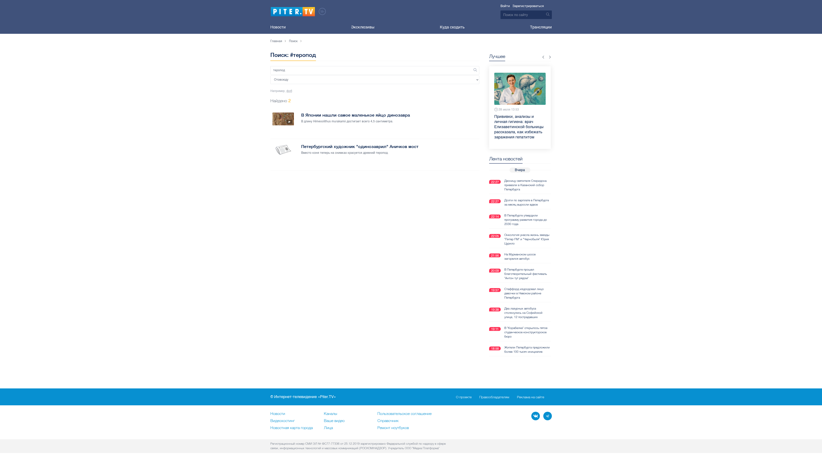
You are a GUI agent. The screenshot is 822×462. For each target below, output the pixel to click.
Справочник (388, 421)
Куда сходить (452, 27)
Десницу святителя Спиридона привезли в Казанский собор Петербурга (525, 185)
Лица (328, 428)
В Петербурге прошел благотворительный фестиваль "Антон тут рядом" (525, 274)
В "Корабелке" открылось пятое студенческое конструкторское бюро (525, 332)
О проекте (464, 397)
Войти (505, 6)
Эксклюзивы (362, 27)
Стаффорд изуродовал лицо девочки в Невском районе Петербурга (524, 293)
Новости (278, 27)
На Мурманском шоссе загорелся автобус (520, 256)
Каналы (330, 414)
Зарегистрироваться (528, 6)
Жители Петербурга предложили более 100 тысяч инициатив (527, 349)
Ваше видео (334, 421)
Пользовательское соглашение (404, 414)
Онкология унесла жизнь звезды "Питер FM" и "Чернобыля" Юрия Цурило (526, 239)
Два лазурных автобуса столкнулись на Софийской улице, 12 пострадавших (523, 313)
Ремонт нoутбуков (393, 428)
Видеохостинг (282, 421)
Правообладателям (494, 397)
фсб (289, 91)
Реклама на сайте (530, 397)
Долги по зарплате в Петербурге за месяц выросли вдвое (526, 202)
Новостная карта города (291, 428)
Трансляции (541, 27)
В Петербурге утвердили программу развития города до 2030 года (525, 219)
